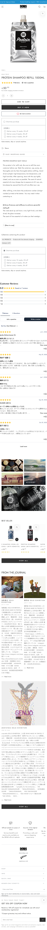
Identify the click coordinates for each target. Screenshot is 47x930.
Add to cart (23, 102)
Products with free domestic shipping (23, 239)
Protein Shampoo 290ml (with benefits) (30, 545)
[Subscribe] (44, 889)
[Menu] (2, 7)
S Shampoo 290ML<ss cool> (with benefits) (11, 545)
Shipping (10, 90)
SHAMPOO (39, 239)
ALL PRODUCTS (6, 239)
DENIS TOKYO (5, 74)
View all (23, 561)
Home (3, 70)
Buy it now (23, 107)
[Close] (44, 900)
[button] (39, 7)
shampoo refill (6, 243)
